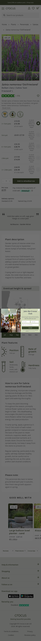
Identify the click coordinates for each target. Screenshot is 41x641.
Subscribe (30, 327)
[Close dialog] (39, 310)
